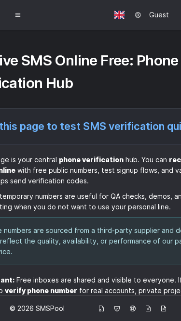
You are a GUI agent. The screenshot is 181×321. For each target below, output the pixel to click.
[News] (163, 308)
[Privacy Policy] (101, 308)
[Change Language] (119, 15)
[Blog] (148, 308)
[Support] (132, 308)
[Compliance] (117, 308)
